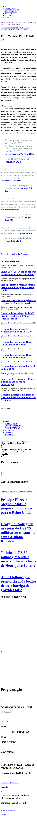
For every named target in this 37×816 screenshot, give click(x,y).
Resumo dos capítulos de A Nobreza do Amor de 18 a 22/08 (17, 330)
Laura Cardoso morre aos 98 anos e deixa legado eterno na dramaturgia (18, 382)
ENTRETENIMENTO (12, 10)
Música (16, 491)
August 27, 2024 (13, 161)
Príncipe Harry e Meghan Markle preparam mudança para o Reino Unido (18, 287)
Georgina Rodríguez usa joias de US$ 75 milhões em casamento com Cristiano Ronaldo (18, 532)
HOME (7, 6)
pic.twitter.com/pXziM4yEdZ (10, 209)
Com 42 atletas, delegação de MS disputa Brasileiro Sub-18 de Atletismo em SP (17, 316)
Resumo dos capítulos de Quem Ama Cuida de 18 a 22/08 (16, 343)
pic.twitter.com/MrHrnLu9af (22, 233)
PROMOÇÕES (10, 8)
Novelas (29, 491)
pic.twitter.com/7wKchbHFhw (20, 154)
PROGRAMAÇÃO (11, 12)
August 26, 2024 (13, 241)
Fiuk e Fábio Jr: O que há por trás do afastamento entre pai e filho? (18, 273)
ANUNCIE (8, 17)
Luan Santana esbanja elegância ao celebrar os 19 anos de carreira (18, 301)
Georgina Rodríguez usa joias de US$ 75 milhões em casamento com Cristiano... (18, 397)
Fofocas (22, 491)
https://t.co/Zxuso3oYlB (13, 180)
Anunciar (4, 787)
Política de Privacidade (10, 783)
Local (10, 491)
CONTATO (8, 15)
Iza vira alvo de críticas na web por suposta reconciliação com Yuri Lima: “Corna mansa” (18, 23)
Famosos (4, 491)
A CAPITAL (9, 13)
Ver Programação (6, 712)
